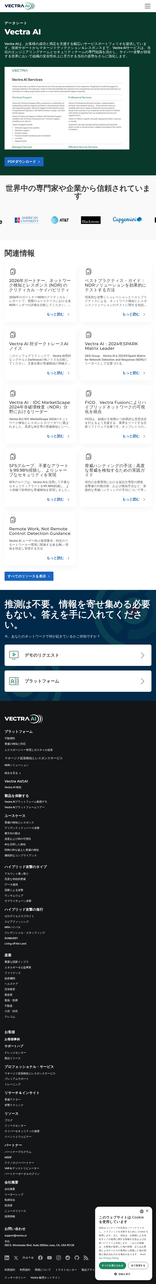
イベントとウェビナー (18, 1136)
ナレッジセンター (15, 1052)
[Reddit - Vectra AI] (67, 1257)
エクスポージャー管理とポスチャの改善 (29, 750)
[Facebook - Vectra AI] (40, 1257)
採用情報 (10, 1216)
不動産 (9, 1006)
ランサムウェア (14, 895)
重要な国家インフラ (17, 962)
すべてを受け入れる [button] (112, 1265)
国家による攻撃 (14, 890)
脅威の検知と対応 (15, 743)
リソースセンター (15, 1125)
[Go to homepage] (20, 6)
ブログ (9, 1120)
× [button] (147, 1211)
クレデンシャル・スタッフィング (25, 932)
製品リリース (13, 1058)
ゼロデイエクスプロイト (19, 916)
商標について (43, 1269)
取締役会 (10, 1200)
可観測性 (10, 738)
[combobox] (142, 1211)
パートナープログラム (18, 1152)
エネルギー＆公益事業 (18, 967)
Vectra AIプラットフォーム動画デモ (26, 801)
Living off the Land (15, 943)
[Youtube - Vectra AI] (49, 1257)
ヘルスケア (11, 983)
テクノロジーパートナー (19, 1162)
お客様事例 (12, 1039)
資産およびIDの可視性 (18, 839)
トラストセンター (66, 1269)
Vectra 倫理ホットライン (45, 1277)
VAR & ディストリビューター (22, 1168)
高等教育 (10, 989)
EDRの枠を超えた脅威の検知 (22, 850)
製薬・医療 (11, 1000)
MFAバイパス (13, 927)
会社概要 (10, 1189)
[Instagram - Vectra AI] (58, 1257)
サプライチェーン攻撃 (18, 901)
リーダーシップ (14, 1194)
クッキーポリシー (15, 1277)
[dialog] (123, 1243)
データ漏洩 (11, 884)
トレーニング (13, 1084)
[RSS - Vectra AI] (86, 1257)
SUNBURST (11, 938)
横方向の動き (13, 833)
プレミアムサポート (17, 1078)
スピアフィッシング (17, 921)
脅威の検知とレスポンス (19, 822)
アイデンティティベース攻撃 (22, 828)
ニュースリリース (15, 1211)
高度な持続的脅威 (15, 879)
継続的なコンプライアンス (21, 855)
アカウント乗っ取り (17, 873)
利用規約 (10, 1269)
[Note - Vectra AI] (28, 1257)
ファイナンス (13, 973)
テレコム (10, 1016)
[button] (123, 1274)
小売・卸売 (11, 1011)
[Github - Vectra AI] (77, 1257)
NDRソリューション (17, 765)
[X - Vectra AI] (16, 1257)
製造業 (9, 994)
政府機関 (10, 978)
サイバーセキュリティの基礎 (22, 1131)
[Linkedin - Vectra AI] (7, 1257)
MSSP (8, 1157)
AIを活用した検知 (15, 844)
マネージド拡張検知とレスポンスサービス (34, 758)
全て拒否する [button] (138, 1265)
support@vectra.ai (15, 1235)
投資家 (9, 1205)
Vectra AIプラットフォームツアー (25, 807)
